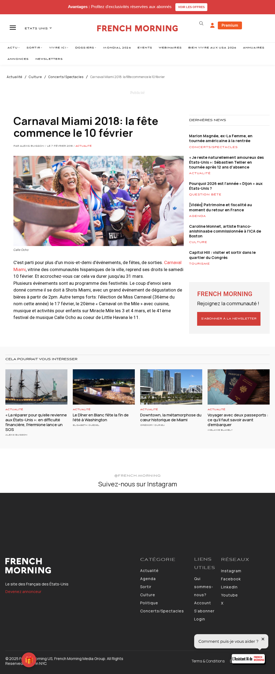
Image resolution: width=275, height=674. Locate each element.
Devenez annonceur (23, 591)
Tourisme (199, 263)
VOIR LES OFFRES (191, 7)
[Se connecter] (212, 25)
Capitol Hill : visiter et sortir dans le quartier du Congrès (222, 255)
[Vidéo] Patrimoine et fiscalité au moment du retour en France (220, 207)
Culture (35, 77)
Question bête (205, 194)
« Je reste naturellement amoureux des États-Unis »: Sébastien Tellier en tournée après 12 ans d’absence (226, 162)
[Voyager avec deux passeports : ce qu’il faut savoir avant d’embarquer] (239, 387)
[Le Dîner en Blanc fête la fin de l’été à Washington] (104, 387)
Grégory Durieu (152, 425)
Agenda (197, 216)
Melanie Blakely (220, 430)
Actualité (14, 77)
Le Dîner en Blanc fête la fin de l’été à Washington (101, 417)
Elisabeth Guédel (86, 425)
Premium (230, 25)
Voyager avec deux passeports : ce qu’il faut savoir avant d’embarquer (238, 419)
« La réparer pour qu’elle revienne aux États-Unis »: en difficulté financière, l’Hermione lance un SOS (36, 422)
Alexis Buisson (16, 435)
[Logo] (70, 566)
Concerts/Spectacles (66, 77)
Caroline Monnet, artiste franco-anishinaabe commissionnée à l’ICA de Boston (225, 231)
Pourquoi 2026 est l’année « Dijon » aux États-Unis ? (226, 186)
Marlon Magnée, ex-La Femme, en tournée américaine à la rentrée (220, 138)
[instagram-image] (22, 515)
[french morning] (137, 28)
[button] (201, 23)
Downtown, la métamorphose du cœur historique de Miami (170, 417)
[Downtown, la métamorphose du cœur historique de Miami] (171, 387)
